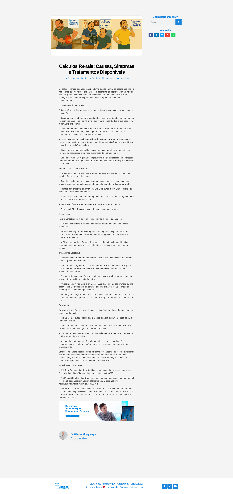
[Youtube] (175, 486)
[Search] (178, 22)
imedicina (125, 78)
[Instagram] (169, 486)
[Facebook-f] (164, 486)
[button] (151, 35)
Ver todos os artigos (79, 438)
